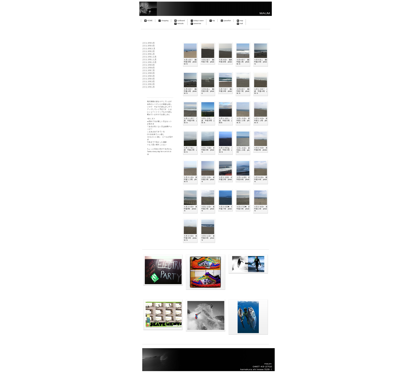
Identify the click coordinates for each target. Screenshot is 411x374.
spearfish (227, 20)
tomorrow (197, 23)
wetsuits (180, 23)
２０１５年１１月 (149, 59)
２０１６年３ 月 (148, 48)
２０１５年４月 (148, 79)
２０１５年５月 (148, 76)
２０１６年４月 (148, 46)
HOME (150, 20)
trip (213, 20)
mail (241, 23)
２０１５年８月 (148, 68)
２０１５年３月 (148, 81)
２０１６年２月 (148, 51)
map (241, 20)
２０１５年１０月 (149, 62)
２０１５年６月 (148, 73)
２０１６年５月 (148, 43)
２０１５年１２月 (149, 57)
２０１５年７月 (148, 70)
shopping (164, 20)
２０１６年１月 (148, 54)
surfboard (181, 20)
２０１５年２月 (148, 84)
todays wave (199, 20)
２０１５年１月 (148, 87)
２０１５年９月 (148, 65)
